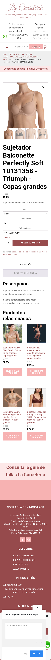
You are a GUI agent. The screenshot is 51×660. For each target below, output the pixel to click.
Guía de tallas (20, 564)
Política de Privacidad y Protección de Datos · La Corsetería (24, 590)
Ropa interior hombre (24, 560)
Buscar (36, 47)
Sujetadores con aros (20, 252)
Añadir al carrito (30, 243)
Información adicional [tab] (25, 273)
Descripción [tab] (25, 264)
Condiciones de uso (12, 585)
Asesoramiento (21, 569)
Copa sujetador (25, 219)
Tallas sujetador (25, 228)
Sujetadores (15, 57)
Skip (25, 653)
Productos (13, 54)
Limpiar (7, 237)
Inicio (5, 54)
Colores (25, 209)
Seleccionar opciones (12, 372)
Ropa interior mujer (23, 556)
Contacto (8, 597)
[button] (46, 616)
